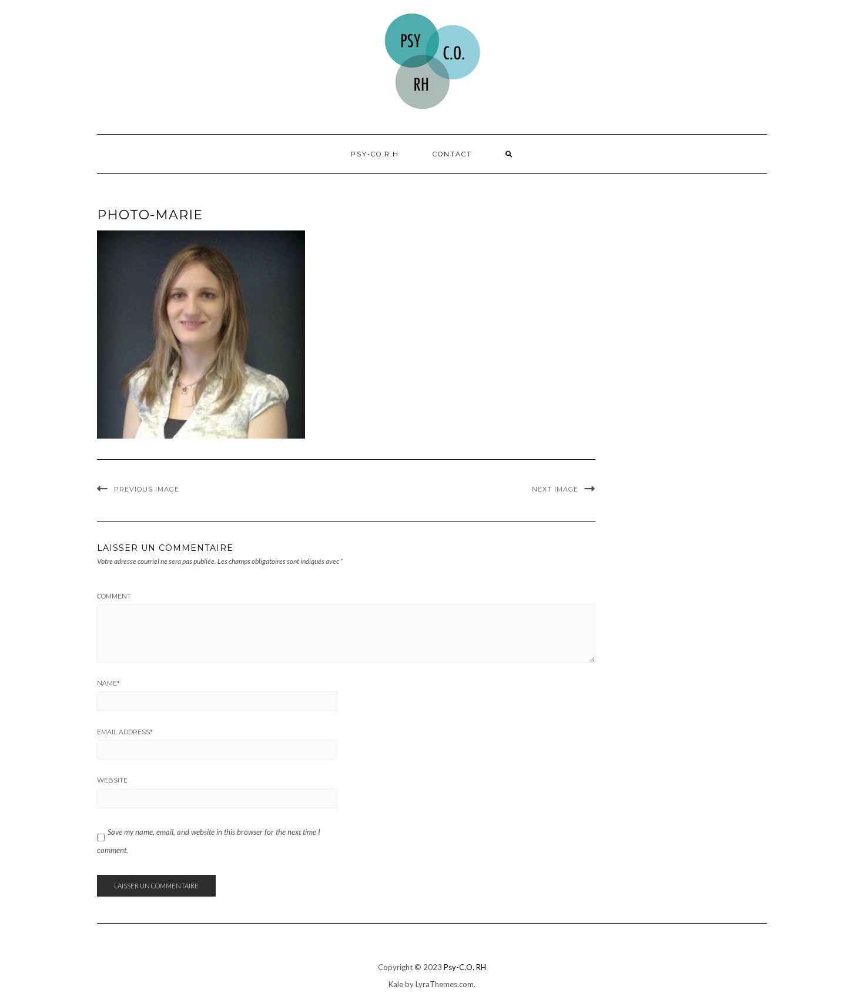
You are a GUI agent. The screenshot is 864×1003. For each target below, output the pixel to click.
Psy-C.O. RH (465, 967)
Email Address (125, 732)
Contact (452, 154)
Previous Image (146, 489)
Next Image (555, 489)
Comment (114, 596)
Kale (396, 984)
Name (108, 683)
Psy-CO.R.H (375, 154)
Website (112, 780)
